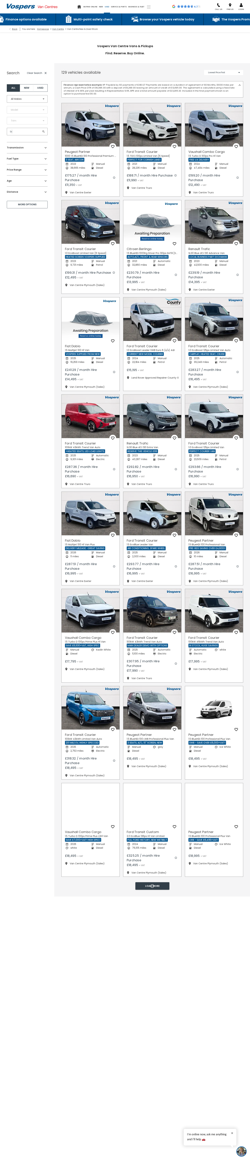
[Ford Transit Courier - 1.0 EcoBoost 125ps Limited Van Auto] (214, 316)
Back (14, 29)
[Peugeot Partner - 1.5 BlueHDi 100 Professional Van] (214, 510)
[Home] (79, 6)
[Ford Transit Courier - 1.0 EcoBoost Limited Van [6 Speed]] (91, 219)
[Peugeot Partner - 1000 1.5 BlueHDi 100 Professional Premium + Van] (91, 122)
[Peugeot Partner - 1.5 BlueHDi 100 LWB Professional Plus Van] (152, 705)
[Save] (112, 143)
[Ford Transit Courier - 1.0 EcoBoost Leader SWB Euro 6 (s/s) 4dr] (152, 316)
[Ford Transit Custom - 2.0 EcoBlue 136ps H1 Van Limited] (152, 802)
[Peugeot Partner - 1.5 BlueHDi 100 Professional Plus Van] (214, 705)
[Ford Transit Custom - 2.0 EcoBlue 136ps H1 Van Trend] (91, 996)
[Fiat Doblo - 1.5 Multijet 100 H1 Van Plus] (91, 510)
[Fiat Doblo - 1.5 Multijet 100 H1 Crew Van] (91, 1093)
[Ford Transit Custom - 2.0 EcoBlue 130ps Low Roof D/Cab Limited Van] (152, 899)
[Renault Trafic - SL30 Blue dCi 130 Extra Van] (152, 413)
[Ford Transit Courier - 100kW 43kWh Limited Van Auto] (91, 705)
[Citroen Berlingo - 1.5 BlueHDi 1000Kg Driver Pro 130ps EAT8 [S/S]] (152, 219)
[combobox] (27, 99)
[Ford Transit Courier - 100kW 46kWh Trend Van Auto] (214, 607)
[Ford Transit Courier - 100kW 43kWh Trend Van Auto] (91, 413)
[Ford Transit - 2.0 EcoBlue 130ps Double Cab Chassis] (214, 899)
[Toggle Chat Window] (241, 1151)
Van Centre (58, 29)
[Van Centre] (48, 6)
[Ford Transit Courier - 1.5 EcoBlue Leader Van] (152, 510)
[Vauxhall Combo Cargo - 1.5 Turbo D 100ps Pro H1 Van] (214, 122)
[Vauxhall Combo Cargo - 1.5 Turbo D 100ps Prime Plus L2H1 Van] (91, 802)
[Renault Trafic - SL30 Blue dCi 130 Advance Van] (214, 219)
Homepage (43, 29)
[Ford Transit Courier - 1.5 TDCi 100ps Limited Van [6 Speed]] (152, 122)
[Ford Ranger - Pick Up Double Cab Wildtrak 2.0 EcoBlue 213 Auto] (214, 1093)
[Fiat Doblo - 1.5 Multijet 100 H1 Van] (91, 316)
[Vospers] (21, 7)
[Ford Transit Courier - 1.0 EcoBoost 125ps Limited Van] (214, 413)
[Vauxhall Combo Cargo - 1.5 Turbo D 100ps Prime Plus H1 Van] (91, 607)
